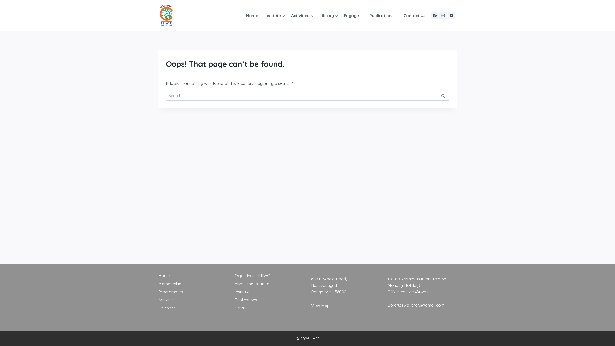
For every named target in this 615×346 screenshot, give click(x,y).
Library (241, 307)
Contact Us (414, 15)
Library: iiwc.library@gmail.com (415, 305)
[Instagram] (443, 15)
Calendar (166, 307)
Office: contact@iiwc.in (408, 291)
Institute (242, 291)
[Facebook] (434, 15)
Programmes (170, 291)
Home (252, 15)
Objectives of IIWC (252, 275)
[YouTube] (451, 15)
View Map (320, 305)
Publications (246, 299)
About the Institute (252, 283)
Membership (169, 283)
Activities (166, 299)
